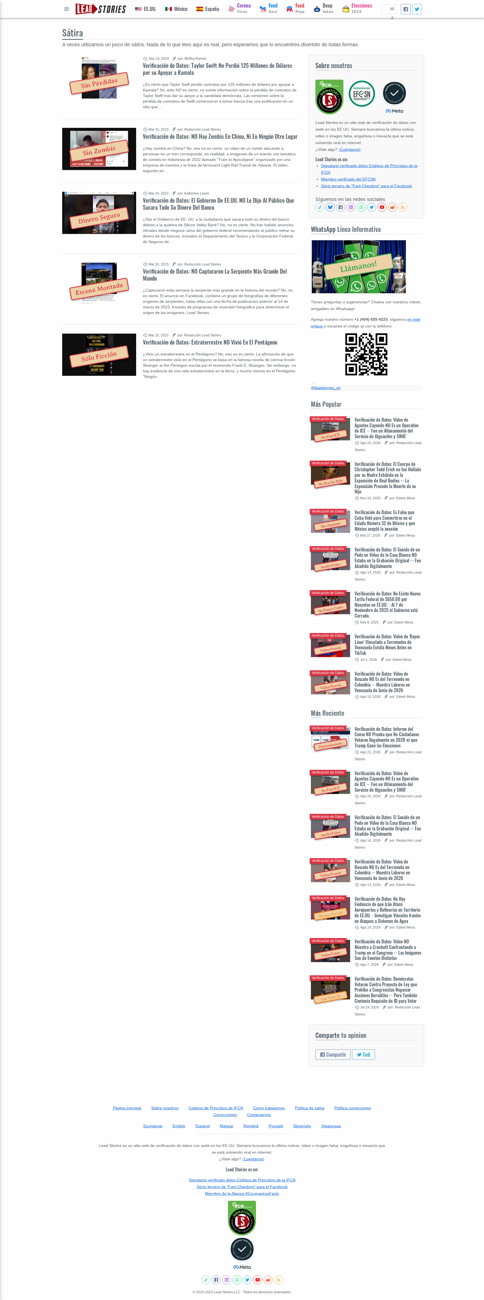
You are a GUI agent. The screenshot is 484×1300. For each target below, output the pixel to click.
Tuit (366, 1054)
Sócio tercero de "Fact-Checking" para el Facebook (366, 186)
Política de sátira (309, 1108)
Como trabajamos (269, 1108)
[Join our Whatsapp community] (361, 207)
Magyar (226, 1126)
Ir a (392, 10)
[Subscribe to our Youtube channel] (382, 207)
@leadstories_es (326, 387)
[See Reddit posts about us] (392, 207)
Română (251, 1126)
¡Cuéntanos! (349, 149)
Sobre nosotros (164, 1108)
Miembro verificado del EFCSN (348, 179)
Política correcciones (352, 1108)
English (179, 1126)
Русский (276, 1126)
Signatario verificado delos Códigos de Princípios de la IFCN (242, 1180)
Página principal (127, 1108)
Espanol (203, 1126)
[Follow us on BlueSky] (330, 207)
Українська (331, 1126)
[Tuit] (417, 9)
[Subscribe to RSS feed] (402, 207)
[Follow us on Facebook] (340, 207)
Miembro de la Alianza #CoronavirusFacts (242, 1193)
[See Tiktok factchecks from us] (319, 207)
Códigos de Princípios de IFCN (216, 1108)
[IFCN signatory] (242, 1218)
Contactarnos (259, 1114)
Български (152, 1126)
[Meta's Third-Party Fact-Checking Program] (242, 1253)
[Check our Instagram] (350, 207)
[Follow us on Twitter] (371, 207)
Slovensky (302, 1126)
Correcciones (225, 1114)
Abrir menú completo (66, 8)
